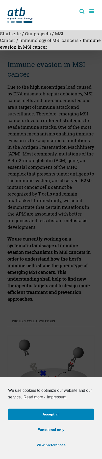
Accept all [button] (51, 414)
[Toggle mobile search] (81, 11)
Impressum (56, 397)
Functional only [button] (51, 430)
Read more (33, 397)
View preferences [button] (51, 445)
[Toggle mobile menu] (92, 11)
